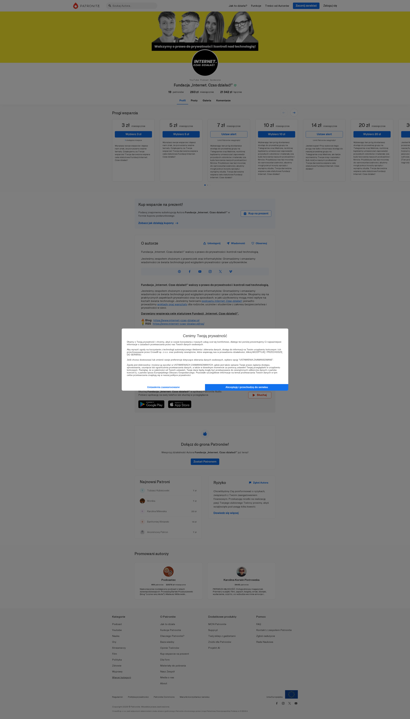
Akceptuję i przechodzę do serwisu (247, 387)
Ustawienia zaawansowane (163, 387)
